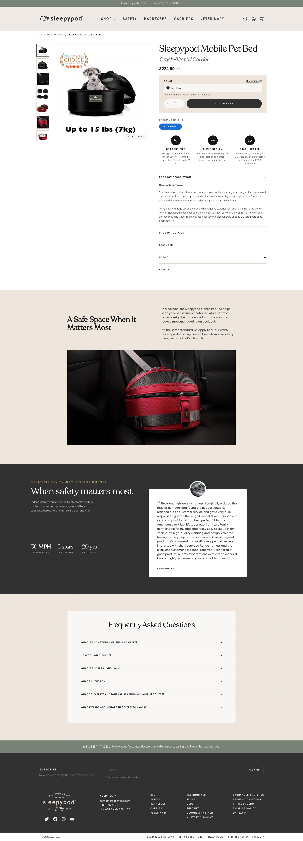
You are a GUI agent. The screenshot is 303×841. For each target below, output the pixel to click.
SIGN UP (254, 770)
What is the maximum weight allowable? (109, 642)
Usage (163, 257)
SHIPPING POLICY (244, 808)
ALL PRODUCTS (55, 35)
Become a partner (200, 813)
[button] (246, 19)
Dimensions (253, 81)
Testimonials (196, 795)
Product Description (175, 177)
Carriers (157, 808)
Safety (164, 269)
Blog (190, 804)
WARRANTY (240, 813)
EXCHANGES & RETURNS (248, 795)
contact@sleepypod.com (115, 801)
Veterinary (158, 813)
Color (168, 81)
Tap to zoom (137, 136)
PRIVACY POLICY (243, 804)
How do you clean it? (96, 655)
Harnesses (158, 804)
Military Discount (200, 817)
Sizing (191, 799)
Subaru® (170, 126)
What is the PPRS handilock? (101, 668)
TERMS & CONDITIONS (247, 799)
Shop (107, 19)
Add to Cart (224, 103)
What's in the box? (94, 681)
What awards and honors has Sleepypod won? (114, 707)
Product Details (171, 232)
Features (166, 245)
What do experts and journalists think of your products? (122, 694)
